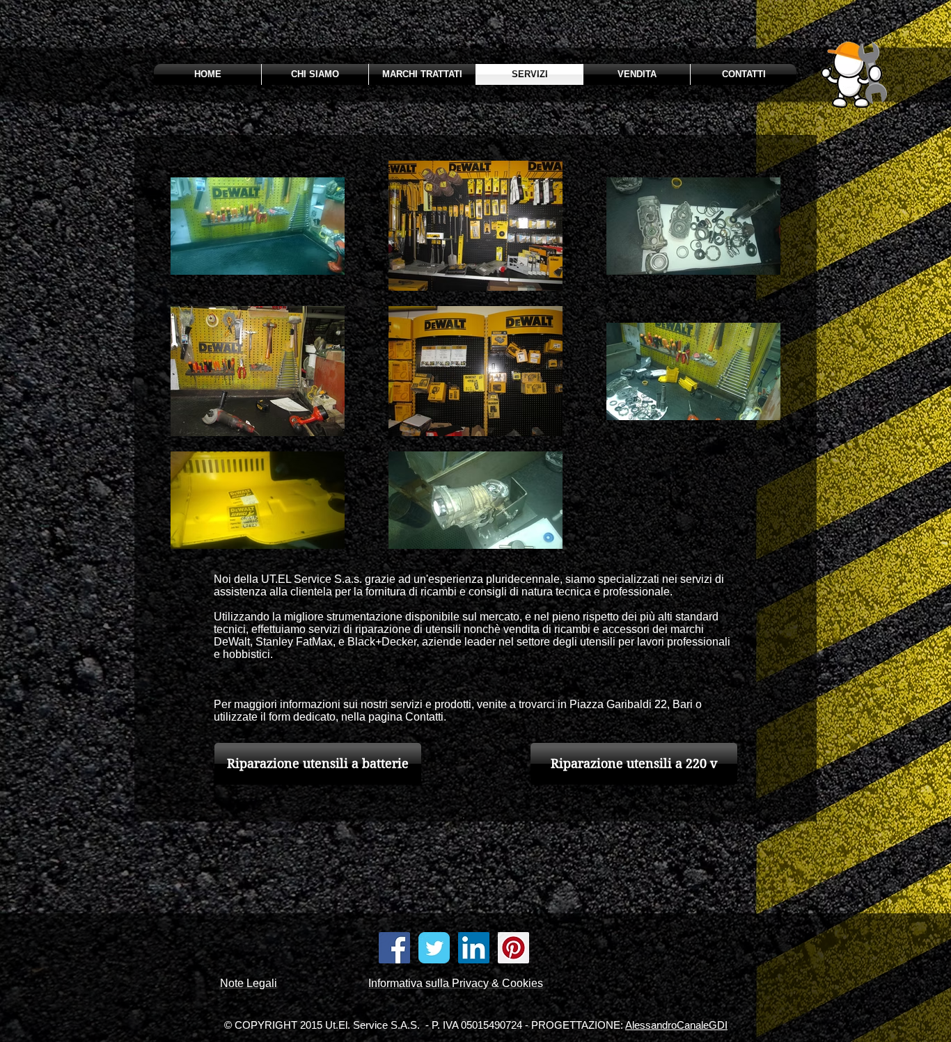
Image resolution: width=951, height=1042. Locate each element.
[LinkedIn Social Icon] (473, 947)
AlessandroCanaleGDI (676, 1025)
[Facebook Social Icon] (394, 947)
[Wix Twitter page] (434, 947)
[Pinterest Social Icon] (513, 947)
